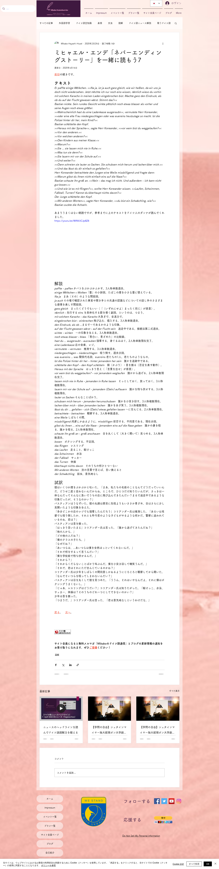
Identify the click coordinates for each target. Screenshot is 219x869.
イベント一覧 (50, 817)
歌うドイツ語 (164, 23)
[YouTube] (171, 801)
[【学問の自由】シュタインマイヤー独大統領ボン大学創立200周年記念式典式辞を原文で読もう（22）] (157, 709)
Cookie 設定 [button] (178, 863)
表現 (100, 23)
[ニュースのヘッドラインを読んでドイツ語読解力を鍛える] (61, 709)
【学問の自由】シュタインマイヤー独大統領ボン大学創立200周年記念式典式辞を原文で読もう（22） (157, 730)
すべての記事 (46, 23)
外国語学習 (64, 23)
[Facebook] (157, 801)
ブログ (49, 844)
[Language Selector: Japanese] (156, 3)
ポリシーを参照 (48, 865)
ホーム (49, 799)
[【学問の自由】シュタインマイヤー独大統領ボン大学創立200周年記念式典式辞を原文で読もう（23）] (109, 709)
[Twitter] (164, 801)
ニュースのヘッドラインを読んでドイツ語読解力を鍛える (60, 730)
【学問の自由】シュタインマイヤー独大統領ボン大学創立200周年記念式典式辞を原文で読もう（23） (109, 730)
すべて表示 (174, 691)
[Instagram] (179, 801)
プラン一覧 (49, 826)
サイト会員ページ (50, 835)
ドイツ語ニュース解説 (140, 23)
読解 (120, 23)
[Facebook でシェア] (55, 665)
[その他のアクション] (163, 43)
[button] (175, 23)
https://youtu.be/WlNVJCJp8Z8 (71, 221)
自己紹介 (49, 853)
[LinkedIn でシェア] (70, 665)
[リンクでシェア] (77, 665)
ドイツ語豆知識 (84, 23)
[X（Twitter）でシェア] (63, 665)
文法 (110, 23)
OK (207, 863)
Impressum (50, 808)
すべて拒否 (194, 863)
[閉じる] (215, 864)
